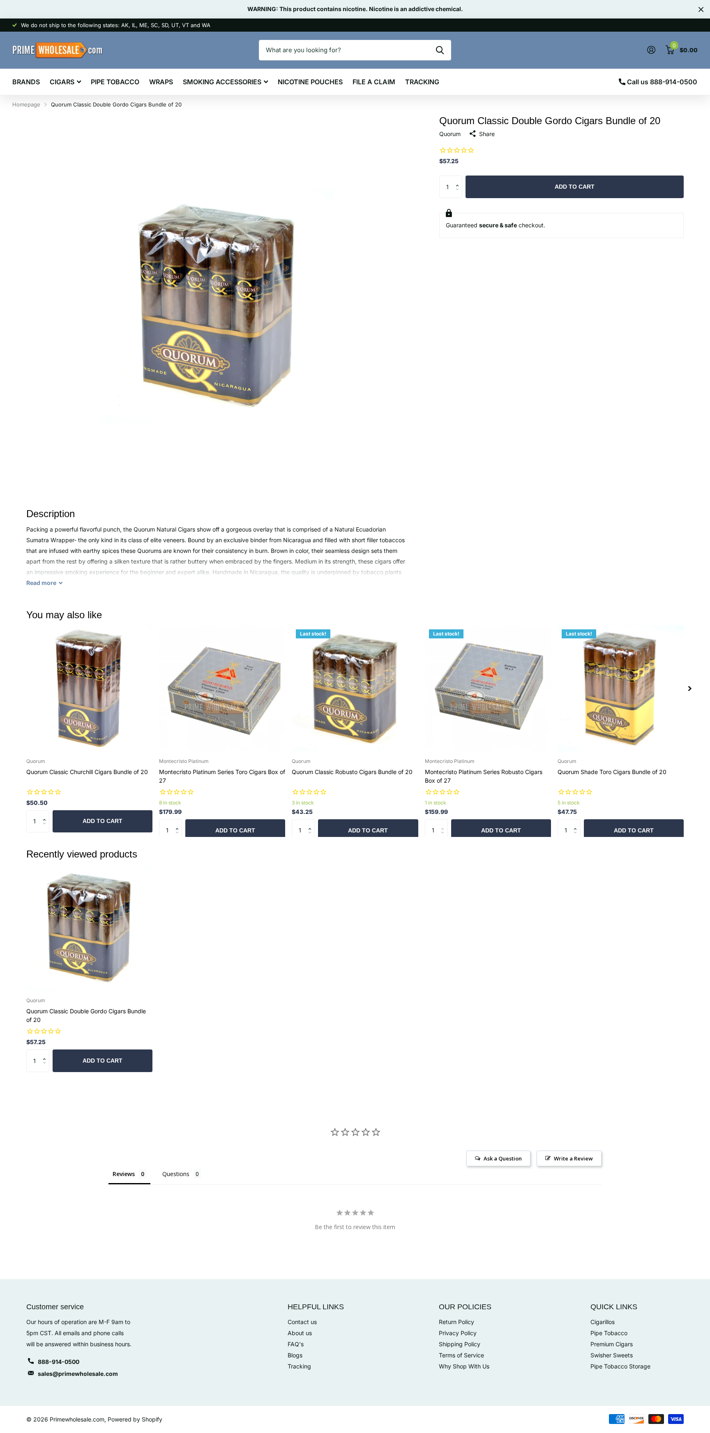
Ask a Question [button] (503, 1158)
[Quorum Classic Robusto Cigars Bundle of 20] (355, 688)
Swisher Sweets (611, 1355)
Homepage (26, 104)
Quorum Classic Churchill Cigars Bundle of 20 (87, 771)
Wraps (161, 82)
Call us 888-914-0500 (661, 82)
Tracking (422, 82)
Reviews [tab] (124, 1174)
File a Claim (374, 82)
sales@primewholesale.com (78, 1373)
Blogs (295, 1355)
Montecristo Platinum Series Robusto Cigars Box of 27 (483, 776)
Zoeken (440, 50)
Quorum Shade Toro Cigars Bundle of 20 (612, 771)
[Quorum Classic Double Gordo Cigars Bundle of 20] (89, 928)
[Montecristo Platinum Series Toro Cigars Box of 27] (222, 688)
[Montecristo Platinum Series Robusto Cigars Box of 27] (488, 688)
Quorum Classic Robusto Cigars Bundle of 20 (352, 771)
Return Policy (456, 1321)
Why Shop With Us (464, 1366)
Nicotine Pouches (310, 82)
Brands (26, 82)
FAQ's (296, 1344)
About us (300, 1332)
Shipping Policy (459, 1344)
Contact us (302, 1321)
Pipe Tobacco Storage (620, 1366)
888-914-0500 (58, 1361)
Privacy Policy (458, 1332)
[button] (459, 179)
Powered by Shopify (135, 1419)
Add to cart (575, 186)
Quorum (450, 133)
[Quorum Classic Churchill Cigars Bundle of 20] (89, 688)
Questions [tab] (175, 1174)
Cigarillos (602, 1321)
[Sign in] (651, 50)
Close (701, 9)
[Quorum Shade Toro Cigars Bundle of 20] (621, 688)
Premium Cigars (611, 1344)
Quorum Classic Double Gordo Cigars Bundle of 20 (86, 1015)
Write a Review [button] (573, 1158)
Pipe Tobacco (115, 82)
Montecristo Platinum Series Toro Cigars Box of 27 (222, 776)
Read (41, 582)
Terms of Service (461, 1355)
